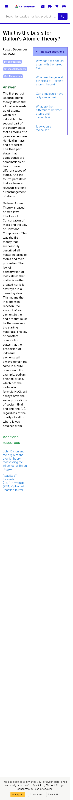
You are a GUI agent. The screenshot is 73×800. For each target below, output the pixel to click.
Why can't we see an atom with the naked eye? (50, 64)
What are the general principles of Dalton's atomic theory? (49, 80)
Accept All (18, 794)
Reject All (53, 794)
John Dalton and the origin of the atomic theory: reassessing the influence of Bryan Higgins (15, 460)
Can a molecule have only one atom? (49, 95)
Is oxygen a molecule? (43, 128)
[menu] (6, 6)
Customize (36, 794)
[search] (63, 16)
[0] (56, 6)
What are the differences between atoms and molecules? (49, 112)
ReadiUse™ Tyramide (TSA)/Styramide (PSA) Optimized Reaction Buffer (13, 483)
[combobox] (30, 16)
